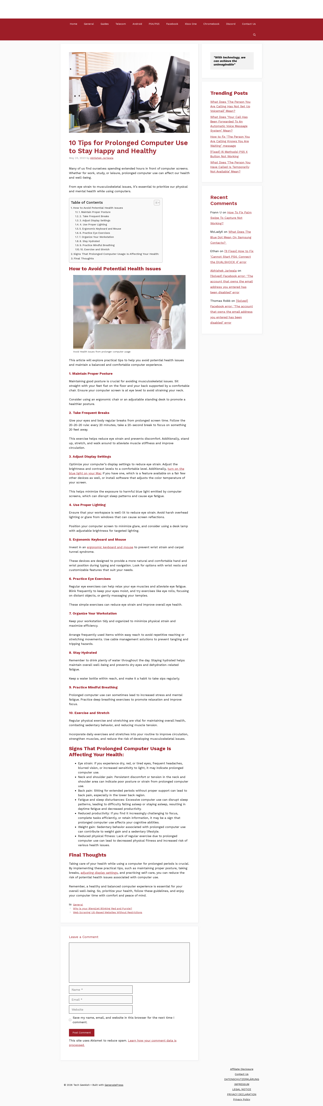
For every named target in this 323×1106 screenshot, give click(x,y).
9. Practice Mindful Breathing (97, 245)
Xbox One (191, 23)
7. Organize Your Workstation (96, 237)
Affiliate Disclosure (241, 1069)
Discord (230, 23)
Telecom (120, 23)
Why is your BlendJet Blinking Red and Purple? (102, 908)
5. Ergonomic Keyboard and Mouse (100, 228)
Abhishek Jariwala (223, 270)
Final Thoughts (84, 258)
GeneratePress (114, 1084)
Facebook (172, 23)
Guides (105, 23)
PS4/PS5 (154, 23)
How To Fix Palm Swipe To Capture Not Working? (231, 218)
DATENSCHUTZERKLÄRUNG (241, 1079)
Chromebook (211, 23)
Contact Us (249, 23)
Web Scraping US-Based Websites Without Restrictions (107, 912)
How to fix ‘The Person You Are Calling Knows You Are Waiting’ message (230, 141)
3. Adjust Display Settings (95, 220)
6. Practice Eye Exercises (95, 232)
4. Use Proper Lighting (93, 224)
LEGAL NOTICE (241, 1089)
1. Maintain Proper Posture (95, 212)
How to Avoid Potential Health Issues (98, 207)
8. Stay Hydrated (90, 241)
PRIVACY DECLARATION (241, 1094)
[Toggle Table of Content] (155, 203)
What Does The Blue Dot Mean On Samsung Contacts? (230, 237)
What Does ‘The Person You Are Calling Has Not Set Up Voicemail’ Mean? (230, 106)
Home (73, 23)
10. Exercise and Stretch (95, 249)
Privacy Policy (241, 1099)
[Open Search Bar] (254, 34)
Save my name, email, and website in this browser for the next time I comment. (123, 1020)
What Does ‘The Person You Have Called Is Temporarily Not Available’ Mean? (230, 167)
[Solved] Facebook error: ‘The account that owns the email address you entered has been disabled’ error (231, 311)
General (89, 23)
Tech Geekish (81, 9)
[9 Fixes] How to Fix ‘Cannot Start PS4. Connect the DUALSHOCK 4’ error (232, 256)
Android (137, 23)
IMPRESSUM (241, 1084)
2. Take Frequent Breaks (94, 216)
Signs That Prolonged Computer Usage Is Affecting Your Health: (116, 254)
